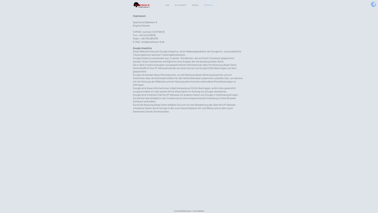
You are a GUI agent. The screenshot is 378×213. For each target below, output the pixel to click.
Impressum (208, 5)
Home (168, 5)
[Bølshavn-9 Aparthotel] (142, 5)
